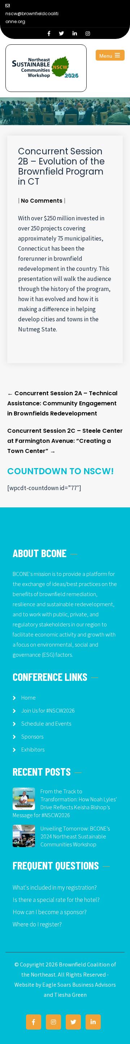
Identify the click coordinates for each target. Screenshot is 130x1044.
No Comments (41, 200)
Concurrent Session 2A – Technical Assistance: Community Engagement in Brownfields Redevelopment (62, 403)
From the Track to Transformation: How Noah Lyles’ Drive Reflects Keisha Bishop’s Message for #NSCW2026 (65, 803)
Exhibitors (32, 749)
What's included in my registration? (55, 887)
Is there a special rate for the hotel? (56, 900)
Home (28, 697)
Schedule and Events (46, 723)
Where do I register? (37, 924)
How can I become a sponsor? (50, 912)
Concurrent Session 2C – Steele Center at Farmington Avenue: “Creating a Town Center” (65, 441)
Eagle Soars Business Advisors (79, 984)
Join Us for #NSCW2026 (48, 710)
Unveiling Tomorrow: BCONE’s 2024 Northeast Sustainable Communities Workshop (75, 836)
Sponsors (32, 736)
